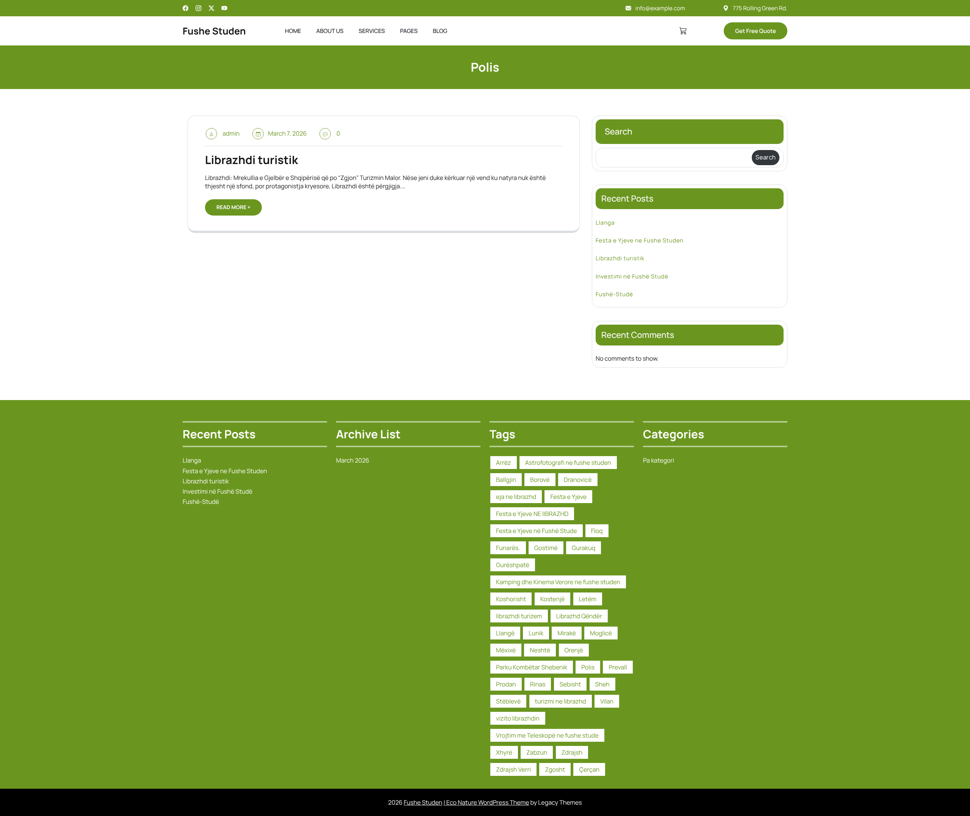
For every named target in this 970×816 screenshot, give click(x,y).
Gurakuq (583, 548)
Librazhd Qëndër (579, 616)
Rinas (538, 684)
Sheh (602, 684)
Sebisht (570, 684)
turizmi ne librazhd (560, 701)
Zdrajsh (572, 752)
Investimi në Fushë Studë (632, 276)
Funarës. (508, 548)
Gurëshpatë (512, 565)
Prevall (618, 667)
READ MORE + (233, 207)
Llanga (605, 223)
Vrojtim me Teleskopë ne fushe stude (547, 735)
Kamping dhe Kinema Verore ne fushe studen (558, 582)
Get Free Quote (755, 31)
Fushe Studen (214, 31)
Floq (597, 531)
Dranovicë (578, 479)
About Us (330, 31)
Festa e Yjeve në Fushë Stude (536, 531)
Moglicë (601, 633)
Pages (409, 31)
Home (293, 31)
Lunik (536, 633)
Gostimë (546, 548)
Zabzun (536, 752)
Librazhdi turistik (251, 159)
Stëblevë (508, 701)
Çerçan (589, 769)
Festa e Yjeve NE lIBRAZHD (532, 514)
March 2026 (352, 460)
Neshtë (540, 650)
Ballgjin (506, 479)
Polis (588, 667)
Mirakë (566, 633)
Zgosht (555, 769)
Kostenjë (552, 599)
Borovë (540, 479)
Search (618, 131)
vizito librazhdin (518, 718)
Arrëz (503, 462)
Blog (440, 31)
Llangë (505, 633)
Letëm (588, 599)
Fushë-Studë (614, 294)
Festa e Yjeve (568, 496)
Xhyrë (504, 752)
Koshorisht (511, 599)
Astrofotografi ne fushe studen (568, 462)
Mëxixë (506, 650)
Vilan (606, 701)
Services (371, 31)
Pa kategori (658, 460)
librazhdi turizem (519, 616)
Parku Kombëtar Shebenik (531, 667)
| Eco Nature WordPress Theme (486, 802)
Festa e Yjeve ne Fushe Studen (640, 240)
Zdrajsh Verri (513, 769)
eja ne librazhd (516, 496)
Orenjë (574, 650)
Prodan (506, 684)
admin (230, 133)
